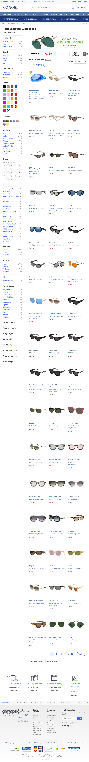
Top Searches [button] (45, 759)
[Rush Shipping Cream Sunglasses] (12, 102)
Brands (35, 14)
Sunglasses (18, 14)
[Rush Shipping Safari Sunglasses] (15, 106)
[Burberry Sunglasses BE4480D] (37, 193)
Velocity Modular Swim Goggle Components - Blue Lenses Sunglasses (37, 97)
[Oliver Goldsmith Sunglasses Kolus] (57, 483)
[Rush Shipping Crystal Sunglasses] (15, 90)
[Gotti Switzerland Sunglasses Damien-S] (57, 624)
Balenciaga (72, 313)
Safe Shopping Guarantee (76, 743)
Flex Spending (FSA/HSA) (51, 716)
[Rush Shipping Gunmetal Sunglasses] (4, 98)
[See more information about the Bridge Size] (14, 350)
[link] (27, 749)
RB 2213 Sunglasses (56, 426)
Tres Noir (52, 242)
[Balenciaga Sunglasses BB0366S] (76, 301)
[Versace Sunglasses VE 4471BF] (57, 553)
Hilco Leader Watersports (34, 91)
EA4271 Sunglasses (36, 133)
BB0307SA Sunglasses (75, 353)
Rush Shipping (21, 23)
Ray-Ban (51, 131)
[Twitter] (65, 726)
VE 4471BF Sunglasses (56, 568)
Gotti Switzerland (55, 637)
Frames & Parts (37, 723)
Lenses (27, 14)
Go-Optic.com (31, 755)
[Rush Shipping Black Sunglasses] (4, 86)
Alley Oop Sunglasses (56, 245)
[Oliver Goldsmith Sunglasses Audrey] (57, 518)
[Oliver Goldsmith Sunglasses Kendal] (37, 518)
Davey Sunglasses (35, 279)
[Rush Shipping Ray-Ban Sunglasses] (48, 54)
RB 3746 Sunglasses (36, 426)
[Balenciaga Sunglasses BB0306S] (57, 337)
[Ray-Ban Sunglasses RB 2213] (57, 410)
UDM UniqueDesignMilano (36, 168)
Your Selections (36, 60)
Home (4, 23)
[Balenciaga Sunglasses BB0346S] (37, 337)
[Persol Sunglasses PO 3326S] (76, 553)
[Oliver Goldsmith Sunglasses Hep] (76, 483)
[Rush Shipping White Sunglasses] (8, 98)
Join (79, 718)
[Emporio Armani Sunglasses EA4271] (37, 118)
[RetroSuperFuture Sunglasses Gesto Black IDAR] (76, 78)
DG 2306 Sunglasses (36, 603)
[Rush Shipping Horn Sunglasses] (12, 106)
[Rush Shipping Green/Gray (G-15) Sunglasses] (10, 121)
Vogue (31, 566)
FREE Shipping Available (12, 743)
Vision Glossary (51, 732)
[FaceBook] (62, 726)
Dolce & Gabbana (74, 167)
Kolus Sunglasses (55, 499)
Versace (52, 566)
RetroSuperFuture (74, 91)
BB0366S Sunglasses (75, 316)
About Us (50, 721)
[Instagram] (71, 726)
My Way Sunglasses (75, 208)
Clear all (48, 60)
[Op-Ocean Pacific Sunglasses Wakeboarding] (37, 301)
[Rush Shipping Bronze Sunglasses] (15, 98)
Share (86, 23)
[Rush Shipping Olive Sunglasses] (4, 106)
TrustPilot (48, 749)
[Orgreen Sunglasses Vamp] (76, 518)
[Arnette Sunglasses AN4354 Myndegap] (57, 193)
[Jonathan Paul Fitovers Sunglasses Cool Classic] (37, 624)
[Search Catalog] (33, 8)
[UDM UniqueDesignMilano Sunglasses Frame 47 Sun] (37, 154)
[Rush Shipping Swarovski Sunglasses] (76, 54)
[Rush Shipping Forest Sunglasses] (4, 90)
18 (72, 654)
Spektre (70, 205)
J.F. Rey (51, 277)
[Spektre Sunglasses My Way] (76, 193)
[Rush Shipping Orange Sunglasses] (12, 98)
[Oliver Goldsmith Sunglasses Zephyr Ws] (37, 483)
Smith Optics (34, 242)
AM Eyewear (72, 600)
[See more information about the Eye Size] (11, 345)
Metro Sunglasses (74, 640)
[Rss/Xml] (74, 726)
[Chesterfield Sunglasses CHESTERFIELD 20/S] (57, 587)
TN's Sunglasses (73, 245)
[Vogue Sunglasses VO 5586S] (37, 553)
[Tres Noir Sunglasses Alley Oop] (57, 229)
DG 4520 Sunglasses (75, 170)
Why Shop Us (37, 731)
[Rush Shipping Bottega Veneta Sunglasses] (62, 54)
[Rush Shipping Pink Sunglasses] (8, 94)
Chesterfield (53, 600)
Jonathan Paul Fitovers (37, 637)
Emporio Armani (35, 131)
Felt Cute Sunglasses (56, 93)
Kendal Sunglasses (36, 534)
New (83, 14)
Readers (54, 14)
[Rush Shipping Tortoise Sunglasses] (12, 94)
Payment (35, 727)
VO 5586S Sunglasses (37, 568)
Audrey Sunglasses (55, 534)
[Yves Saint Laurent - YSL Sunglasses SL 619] (76, 372)
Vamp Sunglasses (74, 534)
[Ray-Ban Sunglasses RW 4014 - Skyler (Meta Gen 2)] (57, 118)
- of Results (35, 661)
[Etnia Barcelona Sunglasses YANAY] (76, 118)
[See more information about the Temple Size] (14, 356)
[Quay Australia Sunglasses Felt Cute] (57, 78)
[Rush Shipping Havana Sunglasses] (12, 90)
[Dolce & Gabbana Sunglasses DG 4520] (76, 154)
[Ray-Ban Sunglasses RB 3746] (37, 410)
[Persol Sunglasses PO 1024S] (57, 154)
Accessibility (50, 731)
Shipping (35, 715)
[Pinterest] (68, 726)
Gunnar (70, 277)
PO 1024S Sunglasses (56, 170)
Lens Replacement (37, 733)
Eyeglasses (7, 14)
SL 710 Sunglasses (35, 389)
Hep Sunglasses (73, 499)
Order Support (37, 729)
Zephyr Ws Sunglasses (37, 499)
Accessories (74, 14)
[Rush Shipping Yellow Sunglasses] (8, 102)
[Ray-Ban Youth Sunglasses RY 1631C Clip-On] (76, 410)
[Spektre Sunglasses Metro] (76, 624)
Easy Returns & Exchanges (34, 743)
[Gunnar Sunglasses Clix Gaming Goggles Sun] (76, 264)
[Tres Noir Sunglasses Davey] (37, 264)
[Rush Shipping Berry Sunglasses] (4, 110)
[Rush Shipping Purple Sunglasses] (4, 102)
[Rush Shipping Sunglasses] (8, 712)
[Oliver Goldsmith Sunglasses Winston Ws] (57, 447)
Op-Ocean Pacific (35, 313)
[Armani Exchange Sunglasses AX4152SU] (57, 301)
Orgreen (71, 531)
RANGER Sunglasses (36, 462)
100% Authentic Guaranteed (55, 743)
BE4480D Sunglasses (36, 208)
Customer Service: (7, 1)
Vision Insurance (52, 719)
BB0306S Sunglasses (56, 353)
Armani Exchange (55, 313)
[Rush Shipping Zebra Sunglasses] (8, 110)
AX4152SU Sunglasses (56, 316)
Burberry (32, 205)
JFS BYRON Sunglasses (56, 279)
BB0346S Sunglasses (36, 353)
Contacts (63, 14)
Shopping (36, 725)
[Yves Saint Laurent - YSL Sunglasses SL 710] (37, 372)
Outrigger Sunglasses (36, 245)
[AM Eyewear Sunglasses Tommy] (76, 587)
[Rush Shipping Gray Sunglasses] (8, 86)
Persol (51, 167)
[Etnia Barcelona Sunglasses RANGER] (37, 447)
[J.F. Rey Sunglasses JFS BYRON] (57, 264)
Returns (35, 717)
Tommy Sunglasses (74, 603)
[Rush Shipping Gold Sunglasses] (8, 90)
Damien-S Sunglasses (56, 640)
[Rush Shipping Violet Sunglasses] (4, 124)
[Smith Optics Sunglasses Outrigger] (37, 229)
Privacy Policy (51, 725)
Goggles (44, 14)
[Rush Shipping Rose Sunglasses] (17, 121)
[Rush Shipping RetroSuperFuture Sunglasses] (35, 54)
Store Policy (50, 729)
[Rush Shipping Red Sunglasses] (15, 94)
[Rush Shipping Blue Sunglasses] (15, 86)
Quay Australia (54, 91)
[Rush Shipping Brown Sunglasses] (12, 86)
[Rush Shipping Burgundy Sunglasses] (15, 102)
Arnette (51, 205)
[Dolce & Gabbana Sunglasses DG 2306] (37, 587)
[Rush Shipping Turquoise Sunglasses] (8, 106)
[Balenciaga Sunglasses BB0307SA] (76, 337)
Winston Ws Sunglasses (57, 462)
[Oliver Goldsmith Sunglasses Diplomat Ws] (76, 447)
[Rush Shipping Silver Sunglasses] (4, 94)
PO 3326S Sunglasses (75, 568)
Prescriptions (36, 719)
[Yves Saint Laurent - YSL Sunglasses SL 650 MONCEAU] (57, 372)
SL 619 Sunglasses (74, 389)
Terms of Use (51, 727)
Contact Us (50, 723)
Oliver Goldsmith (55, 460)
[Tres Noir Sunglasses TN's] (76, 229)
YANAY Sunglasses (74, 133)
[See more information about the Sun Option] (14, 69)
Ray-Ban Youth (73, 423)
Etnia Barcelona (73, 131)
